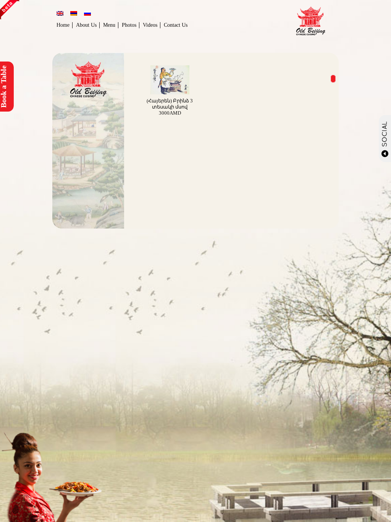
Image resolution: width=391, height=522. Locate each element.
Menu (109, 25)
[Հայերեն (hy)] (73, 14)
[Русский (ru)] (87, 14)
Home (63, 25)
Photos (129, 25)
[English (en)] (60, 14)
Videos (150, 25)
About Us (86, 25)
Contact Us (175, 25)
